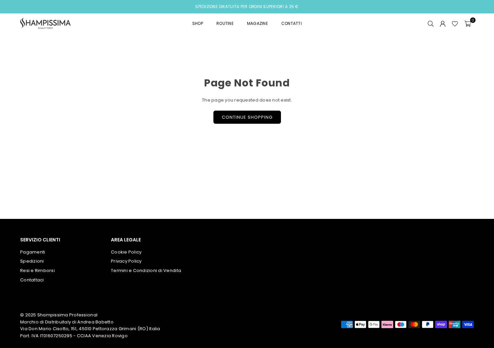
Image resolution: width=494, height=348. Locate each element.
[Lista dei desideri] (455, 23)
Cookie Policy (126, 252)
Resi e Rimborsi (37, 270)
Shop (197, 23)
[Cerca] (430, 23)
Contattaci (32, 280)
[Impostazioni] (443, 23)
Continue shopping (247, 117)
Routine (225, 23)
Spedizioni (32, 261)
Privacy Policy (126, 261)
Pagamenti (32, 252)
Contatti (291, 23)
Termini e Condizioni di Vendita (146, 270)
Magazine (257, 23)
